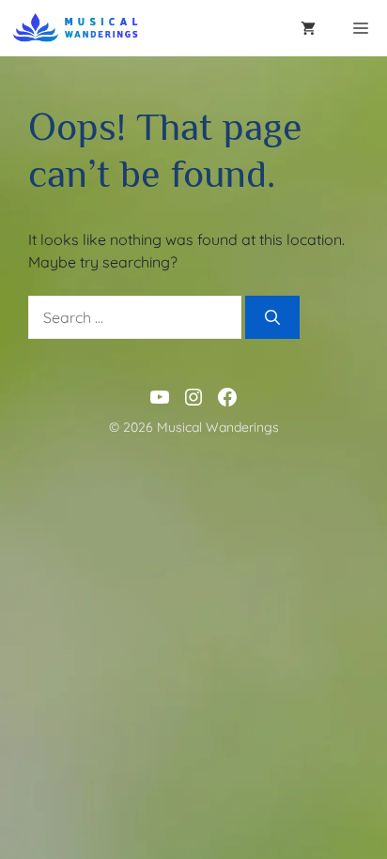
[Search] (272, 317)
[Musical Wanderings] (77, 28)
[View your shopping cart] (308, 28)
